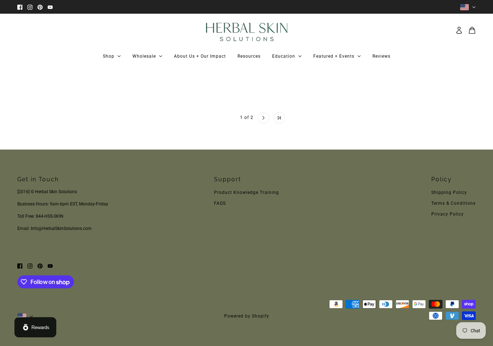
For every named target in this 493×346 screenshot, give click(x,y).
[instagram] (30, 7)
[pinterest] (40, 7)
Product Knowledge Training (246, 192)
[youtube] (50, 7)
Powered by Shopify (246, 316)
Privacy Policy (447, 214)
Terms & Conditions (453, 203)
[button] (214, 118)
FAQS (220, 203)
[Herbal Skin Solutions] (246, 30)
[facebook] (19, 7)
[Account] (459, 30)
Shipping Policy (449, 192)
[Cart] (472, 30)
